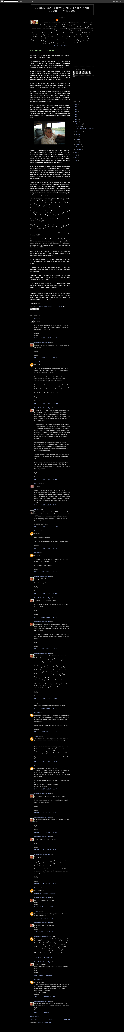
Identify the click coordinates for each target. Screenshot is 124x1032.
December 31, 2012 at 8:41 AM (45, 850)
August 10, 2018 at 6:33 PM (44, 996)
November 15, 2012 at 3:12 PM (45, 548)
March (78, 144)
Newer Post (33, 1019)
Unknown (37, 531)
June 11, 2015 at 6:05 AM (43, 932)
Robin (36, 319)
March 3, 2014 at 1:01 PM (43, 906)
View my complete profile (62, 45)
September (79, 132)
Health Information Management (43, 936)
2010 (76, 155)
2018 (76, 106)
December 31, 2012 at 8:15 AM (45, 812)
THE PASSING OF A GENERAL (85, 128)
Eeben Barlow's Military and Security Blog (62, 9)
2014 (76, 116)
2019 (76, 104)
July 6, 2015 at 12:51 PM (43, 975)
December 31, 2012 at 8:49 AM (45, 883)
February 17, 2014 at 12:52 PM (46, 893)
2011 (76, 152)
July (77, 137)
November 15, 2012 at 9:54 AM (45, 505)
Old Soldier (37, 509)
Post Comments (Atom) (44, 1022)
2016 (76, 111)
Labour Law (37, 483)
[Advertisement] (82, 87)
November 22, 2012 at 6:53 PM (45, 761)
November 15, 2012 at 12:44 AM (46, 403)
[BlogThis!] (33, 309)
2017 (76, 109)
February (79, 147)
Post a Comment (35, 1016)
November (79, 126)
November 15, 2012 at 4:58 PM (45, 649)
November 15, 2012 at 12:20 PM (46, 526)
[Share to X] (35, 309)
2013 (76, 119)
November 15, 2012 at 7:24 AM (45, 479)
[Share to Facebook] (36, 309)
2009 (76, 157)
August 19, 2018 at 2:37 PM (44, 1012)
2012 (76, 122)
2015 (76, 114)
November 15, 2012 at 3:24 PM (45, 572)
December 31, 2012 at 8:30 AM (45, 832)
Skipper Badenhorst (39, 362)
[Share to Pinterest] (38, 309)
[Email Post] (63, 306)
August (78, 134)
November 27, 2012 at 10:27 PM (46, 789)
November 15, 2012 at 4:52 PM (45, 593)
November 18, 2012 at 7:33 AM (45, 708)
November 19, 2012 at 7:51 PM (45, 732)
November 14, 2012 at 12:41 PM (46, 338)
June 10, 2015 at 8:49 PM (43, 918)
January (78, 149)
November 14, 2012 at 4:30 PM (45, 357)
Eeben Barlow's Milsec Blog (67, 20)
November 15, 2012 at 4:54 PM (45, 617)
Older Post (67, 1019)
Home (50, 1019)
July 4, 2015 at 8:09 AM (43, 957)
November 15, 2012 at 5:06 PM (45, 698)
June (77, 139)
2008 (76, 160)
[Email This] (31, 309)
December (79, 124)
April (77, 142)
